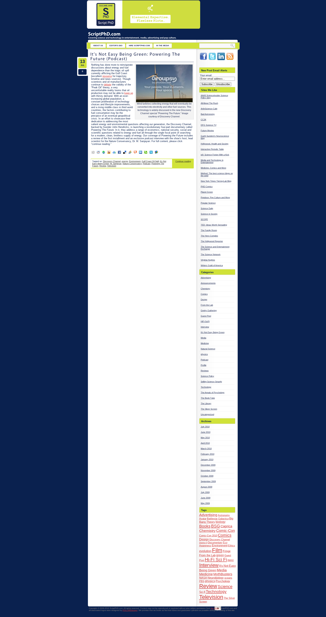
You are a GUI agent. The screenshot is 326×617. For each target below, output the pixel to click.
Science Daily (207, 208)
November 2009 (208, 470)
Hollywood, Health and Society (214, 144)
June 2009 (205, 498)
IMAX (231, 560)
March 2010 (206, 448)
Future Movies (207, 130)
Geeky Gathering (209, 310)
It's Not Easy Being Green (213, 332)
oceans (228, 577)
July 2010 (205, 427)
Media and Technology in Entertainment (212, 161)
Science (225, 586)
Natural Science (208, 349)
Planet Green (207, 192)
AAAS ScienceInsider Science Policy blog (214, 96)
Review (102, 166)
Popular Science (208, 203)
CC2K (203, 119)
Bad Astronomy (208, 114)
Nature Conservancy (132, 163)
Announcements (208, 283)
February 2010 (207, 454)
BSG (215, 526)
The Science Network (211, 254)
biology (220, 521)
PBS (201, 581)
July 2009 (205, 492)
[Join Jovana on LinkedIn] (221, 60)
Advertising (206, 278)
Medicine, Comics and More (213, 168)
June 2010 (205, 432)
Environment (135, 161)
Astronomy (224, 515)
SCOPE (204, 219)
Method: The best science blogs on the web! (217, 174)
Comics (204, 294)
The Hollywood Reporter (212, 241)
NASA (203, 577)
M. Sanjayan (115, 163)
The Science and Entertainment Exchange (215, 248)
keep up (128, 93)
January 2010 (207, 459)
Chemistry (205, 288)
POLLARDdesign (130, 610)
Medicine (205, 343)
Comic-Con (225, 531)
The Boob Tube (208, 398)
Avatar (202, 518)
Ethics (231, 545)
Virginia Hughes (208, 260)
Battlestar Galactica (218, 518)
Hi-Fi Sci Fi (216, 559)
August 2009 (206, 487)
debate (107, 84)
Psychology (223, 581)
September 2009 (208, 481)
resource (107, 76)
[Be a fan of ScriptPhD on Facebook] (203, 60)
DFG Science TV (208, 125)
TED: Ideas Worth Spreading (214, 225)
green (220, 555)
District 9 (203, 543)
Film (217, 550)
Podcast (146, 163)
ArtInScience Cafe (209, 109)
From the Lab (207, 305)
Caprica (226, 526)
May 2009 (205, 503)
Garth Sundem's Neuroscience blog (215, 137)
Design (204, 299)
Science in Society (209, 214)
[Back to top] (218, 610)
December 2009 (208, 465)
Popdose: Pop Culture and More (215, 197)
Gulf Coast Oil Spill (150, 161)
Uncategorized (207, 414)
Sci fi (202, 591)
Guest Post (206, 316)
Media (203, 338)
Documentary (215, 542)
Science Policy (207, 376)
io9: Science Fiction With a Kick (215, 155)
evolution (205, 551)
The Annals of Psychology (213, 392)
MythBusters (222, 574)
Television (111, 166)
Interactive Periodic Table (212, 149)
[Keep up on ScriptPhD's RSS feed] (230, 60)
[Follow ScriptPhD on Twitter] (212, 60)
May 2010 (205, 437)
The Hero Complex (209, 236)
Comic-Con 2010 (208, 535)
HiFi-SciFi (205, 321)
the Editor (215, 608)
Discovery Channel (112, 161)
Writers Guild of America (212, 265)
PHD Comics (207, 186)
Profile (203, 365)
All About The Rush (209, 103)
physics (204, 354)
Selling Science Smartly (211, 381)
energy (125, 161)
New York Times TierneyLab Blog (216, 181)
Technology (206, 387)
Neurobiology (216, 577)
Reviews (205, 371)
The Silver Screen (209, 409)
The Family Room (209, 230)
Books (205, 526)
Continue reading (183, 161)
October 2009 (207, 476)
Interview (205, 327)
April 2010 (205, 443)
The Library (206, 403)
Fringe (227, 551)
